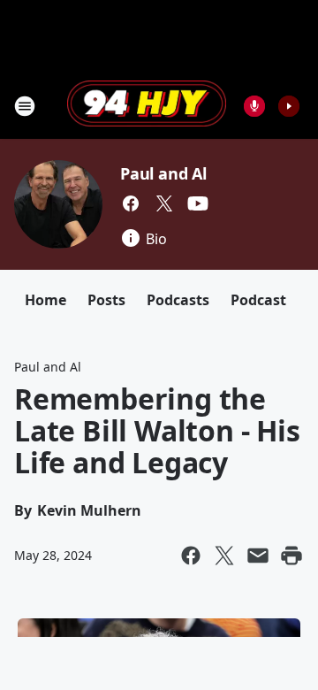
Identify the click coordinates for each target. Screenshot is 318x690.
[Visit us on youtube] (197, 203)
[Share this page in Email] (258, 555)
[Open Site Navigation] (24, 106)
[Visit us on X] (164, 203)
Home (45, 300)
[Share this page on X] (224, 555)
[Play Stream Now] (288, 106)
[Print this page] (291, 555)
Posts (106, 300)
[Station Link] (146, 105)
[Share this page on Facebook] (190, 555)
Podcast (258, 300)
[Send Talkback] (254, 106)
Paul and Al (163, 173)
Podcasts (178, 300)
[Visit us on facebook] (130, 203)
